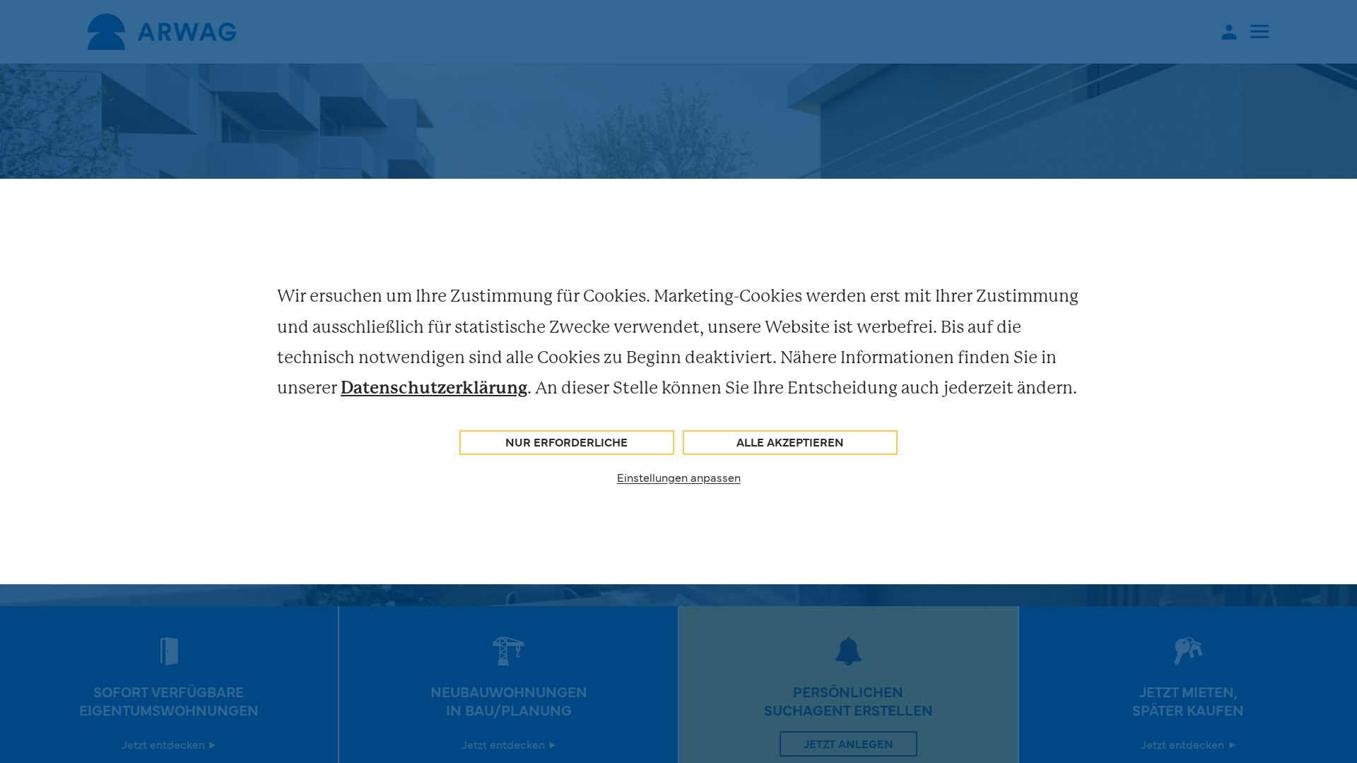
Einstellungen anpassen (679, 477)
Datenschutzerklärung (434, 387)
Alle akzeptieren (790, 441)
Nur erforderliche (566, 441)
